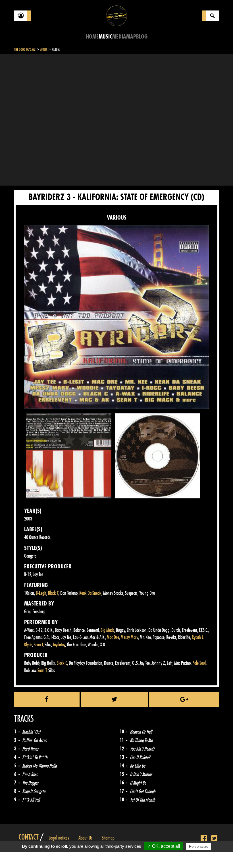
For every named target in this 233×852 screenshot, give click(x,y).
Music (105, 37)
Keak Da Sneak (90, 593)
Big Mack (107, 630)
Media (119, 37)
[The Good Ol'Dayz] (116, 15)
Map (131, 37)
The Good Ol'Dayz (25, 49)
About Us (85, 837)
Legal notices (59, 837)
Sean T (38, 644)
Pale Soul (199, 663)
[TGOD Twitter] (214, 838)
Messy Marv (129, 637)
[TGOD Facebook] (204, 838)
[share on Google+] (184, 699)
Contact (28, 837)
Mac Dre (113, 637)
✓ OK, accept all (163, 846)
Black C (53, 593)
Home (92, 37)
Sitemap (108, 837)
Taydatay (59, 644)
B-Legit (41, 593)
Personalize (198, 846)
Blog (141, 37)
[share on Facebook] (47, 699)
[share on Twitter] (114, 699)
